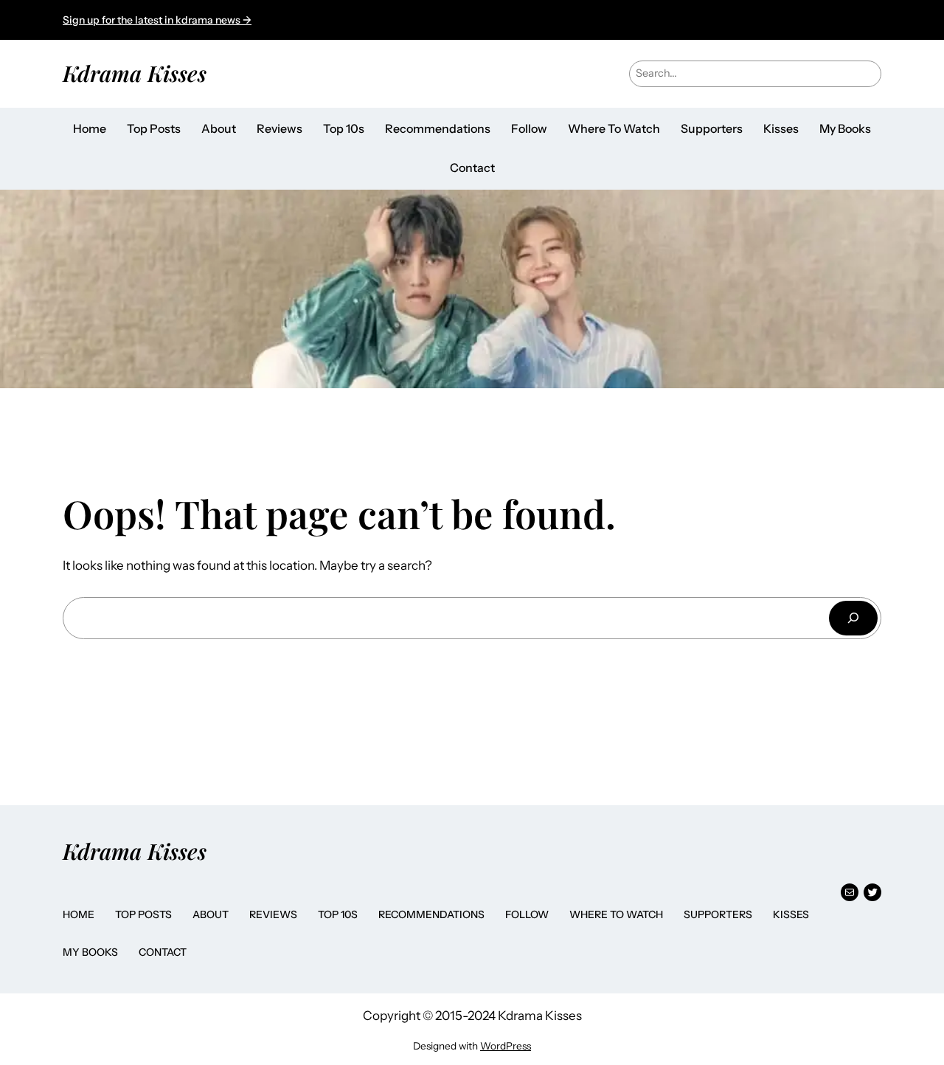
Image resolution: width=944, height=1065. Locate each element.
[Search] (853, 618)
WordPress (505, 1046)
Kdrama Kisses (134, 72)
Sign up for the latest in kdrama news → (157, 20)
